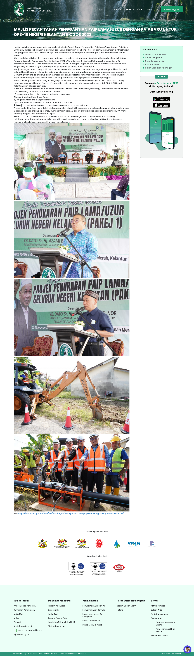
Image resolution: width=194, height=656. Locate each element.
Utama (101, 9)
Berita (150, 9)
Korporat (114, 9)
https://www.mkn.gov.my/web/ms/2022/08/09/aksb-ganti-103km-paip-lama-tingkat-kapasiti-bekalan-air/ (71, 513)
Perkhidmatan (133, 9)
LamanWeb (176, 654)
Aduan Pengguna (172, 9)
